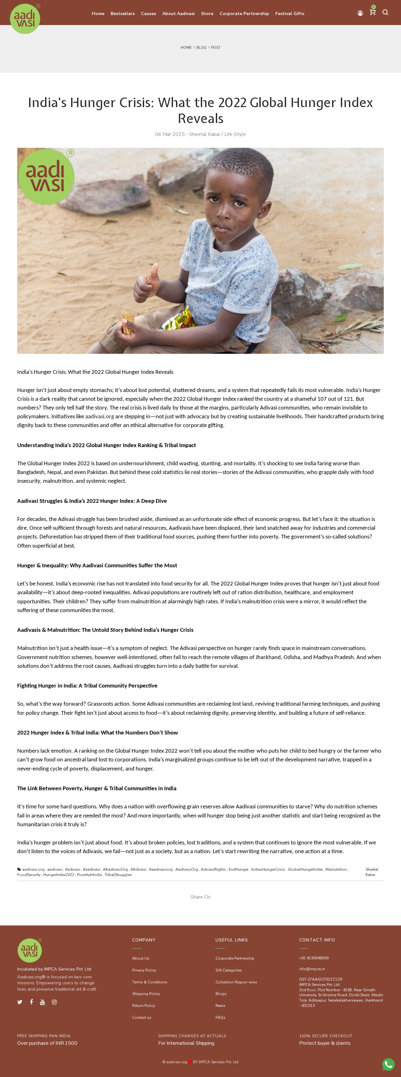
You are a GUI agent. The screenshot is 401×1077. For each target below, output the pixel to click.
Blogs (221, 993)
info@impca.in (312, 968)
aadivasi (54, 869)
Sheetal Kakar (204, 134)
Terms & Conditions (149, 982)
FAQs (221, 1017)
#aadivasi (91, 869)
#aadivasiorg (161, 869)
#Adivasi (138, 869)
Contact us (141, 1017)
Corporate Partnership (235, 958)
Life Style (235, 134)
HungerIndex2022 (58, 874)
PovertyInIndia (89, 874)
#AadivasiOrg (115, 869)
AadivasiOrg (186, 869)
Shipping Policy (146, 993)
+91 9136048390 (314, 958)
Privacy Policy (144, 970)
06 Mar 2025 (170, 134)
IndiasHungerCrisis (268, 869)
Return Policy (143, 1005)
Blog (201, 47)
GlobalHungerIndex (305, 869)
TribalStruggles (118, 874)
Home (186, 47)
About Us (140, 958)
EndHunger (238, 869)
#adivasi (72, 869)
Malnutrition (336, 869)
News (221, 1005)
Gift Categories (229, 970)
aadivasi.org (99, 417)
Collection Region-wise (236, 982)
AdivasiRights (213, 869)
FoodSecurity (28, 874)
